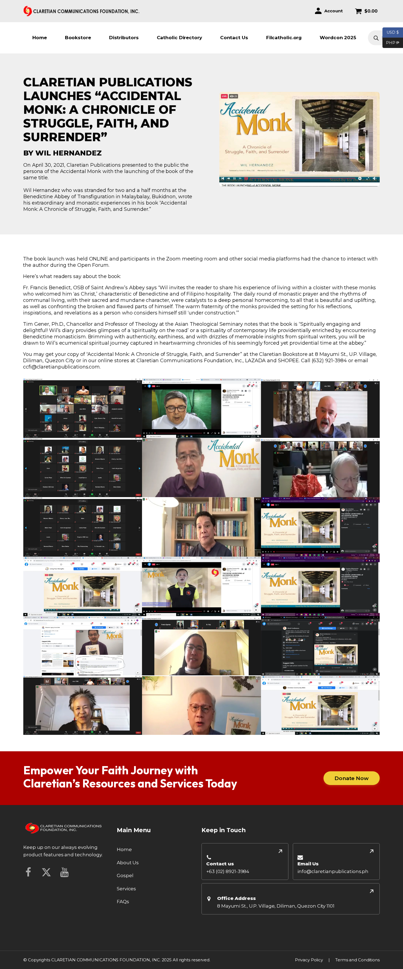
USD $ (392, 32)
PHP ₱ (390, 42)
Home (39, 37)
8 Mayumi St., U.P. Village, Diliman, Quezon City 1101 (275, 906)
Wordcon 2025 (338, 37)
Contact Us (234, 37)
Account (333, 10)
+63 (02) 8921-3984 (227, 871)
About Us (128, 862)
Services (126, 888)
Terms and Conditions (357, 959)
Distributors (124, 37)
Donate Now (351, 778)
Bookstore (78, 37)
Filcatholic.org (284, 37)
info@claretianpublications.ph (332, 871)
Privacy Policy (309, 959)
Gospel (125, 875)
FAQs (123, 901)
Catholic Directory (179, 37)
